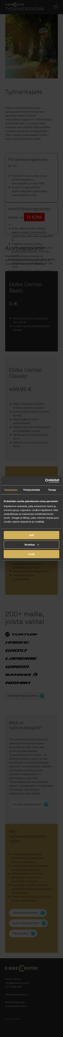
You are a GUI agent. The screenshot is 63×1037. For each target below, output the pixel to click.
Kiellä (31, 554)
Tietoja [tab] (52, 489)
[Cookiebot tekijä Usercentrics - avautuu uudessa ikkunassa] (45, 481)
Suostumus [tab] (10, 489)
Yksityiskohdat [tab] (31, 489)
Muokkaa (30, 544)
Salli (31, 535)
